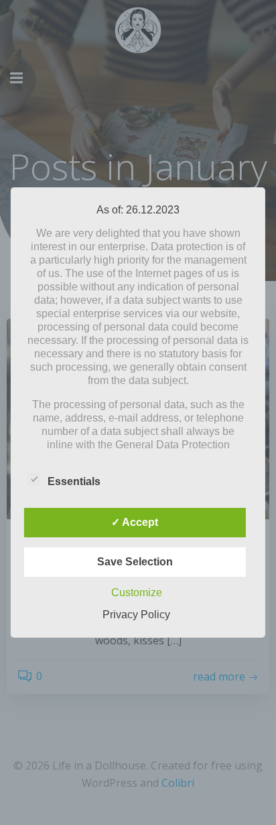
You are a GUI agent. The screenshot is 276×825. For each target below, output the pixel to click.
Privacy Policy (136, 614)
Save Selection (135, 561)
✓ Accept (134, 522)
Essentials (74, 481)
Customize (136, 592)
